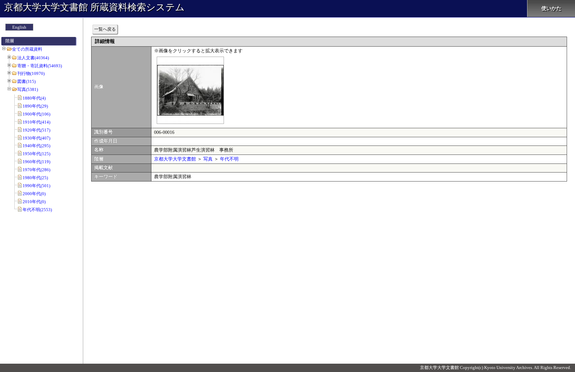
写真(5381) (27, 89)
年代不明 (229, 159)
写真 (208, 159)
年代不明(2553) (37, 209)
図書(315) (26, 81)
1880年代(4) (34, 98)
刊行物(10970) (31, 73)
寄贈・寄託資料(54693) (39, 65)
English (19, 27)
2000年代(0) (34, 193)
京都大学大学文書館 (175, 159)
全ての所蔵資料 (27, 49)
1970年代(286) (36, 169)
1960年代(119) (36, 161)
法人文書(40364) (33, 57)
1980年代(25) (35, 177)
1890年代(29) (35, 106)
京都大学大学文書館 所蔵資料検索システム (94, 7)
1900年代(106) (36, 114)
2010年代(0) (34, 201)
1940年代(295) (36, 145)
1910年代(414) (36, 122)
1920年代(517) (36, 130)
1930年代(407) (36, 138)
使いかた (551, 8)
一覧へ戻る (105, 29)
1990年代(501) (36, 185)
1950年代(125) (36, 153)
